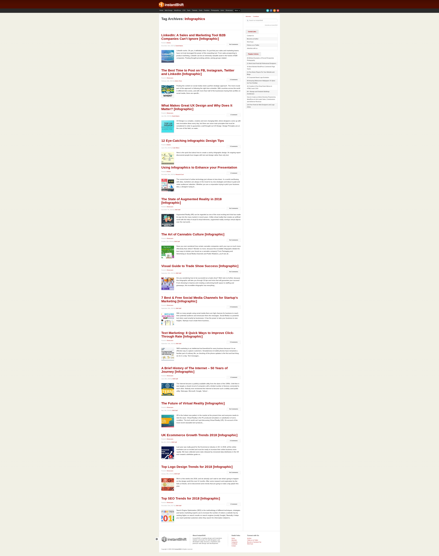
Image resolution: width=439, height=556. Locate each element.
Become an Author (252, 39)
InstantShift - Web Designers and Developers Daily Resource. (171, 5)
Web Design (169, 10)
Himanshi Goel (179, 174)
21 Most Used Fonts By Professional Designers (261, 63)
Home (161, 10)
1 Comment (233, 114)
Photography (215, 10)
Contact (234, 546)
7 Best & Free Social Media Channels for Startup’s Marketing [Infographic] (199, 299)
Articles (169, 42)
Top (157, 539)
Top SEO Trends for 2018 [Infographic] (190, 498)
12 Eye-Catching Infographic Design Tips (192, 140)
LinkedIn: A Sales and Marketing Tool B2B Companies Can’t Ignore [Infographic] (193, 36)
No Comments (233, 44)
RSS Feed (250, 42)
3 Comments (234, 146)
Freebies (206, 10)
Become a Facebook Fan (254, 542)
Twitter (267, 10)
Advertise (248, 16)
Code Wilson (175, 148)
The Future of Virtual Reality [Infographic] (193, 403)
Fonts (200, 10)
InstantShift (174, 539)
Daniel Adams (179, 45)
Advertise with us (252, 48)
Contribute (256, 16)
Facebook (271, 10)
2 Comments (234, 79)
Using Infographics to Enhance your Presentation (199, 167)
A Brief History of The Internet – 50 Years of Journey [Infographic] (194, 369)
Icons (222, 10)
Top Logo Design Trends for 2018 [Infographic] (197, 467)
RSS (274, 10)
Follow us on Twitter (253, 45)
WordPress (177, 10)
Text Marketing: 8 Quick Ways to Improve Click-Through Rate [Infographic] (197, 334)
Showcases (229, 10)
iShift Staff (177, 209)
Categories (235, 542)
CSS (184, 10)
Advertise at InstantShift (271, 25)
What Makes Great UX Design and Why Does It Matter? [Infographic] (196, 107)
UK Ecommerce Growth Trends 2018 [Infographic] (199, 435)
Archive (249, 538)
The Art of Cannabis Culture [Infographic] (192, 234)
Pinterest (278, 10)
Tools (188, 10)
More (236, 10)
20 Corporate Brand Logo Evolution (258, 77)
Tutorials (194, 10)
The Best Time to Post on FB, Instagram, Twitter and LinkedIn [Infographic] (197, 72)
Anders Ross (178, 81)
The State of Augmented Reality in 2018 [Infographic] (191, 200)
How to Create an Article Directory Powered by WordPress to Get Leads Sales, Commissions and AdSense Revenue (261, 99)
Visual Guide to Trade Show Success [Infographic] (199, 266)
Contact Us (250, 35)
